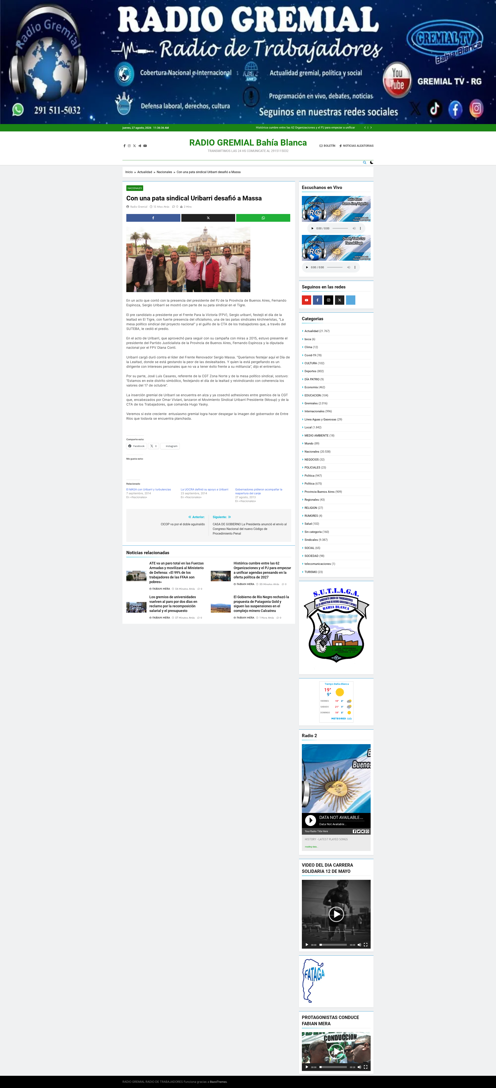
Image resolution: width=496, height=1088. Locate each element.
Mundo (309, 443)
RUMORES (311, 516)
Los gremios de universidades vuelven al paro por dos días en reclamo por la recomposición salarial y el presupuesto (305, 127)
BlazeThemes (218, 1081)
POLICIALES (312, 467)
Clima (308, 347)
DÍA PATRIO (312, 379)
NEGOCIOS (312, 459)
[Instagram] (328, 300)
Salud (308, 523)
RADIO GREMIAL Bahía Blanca (248, 142)
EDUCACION (313, 395)
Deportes (310, 371)
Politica (309, 475)
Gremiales (311, 403)
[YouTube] (306, 300)
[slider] (333, 945)
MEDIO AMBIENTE (317, 435)
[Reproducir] (307, 945)
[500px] (350, 300)
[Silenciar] (359, 945)
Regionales (312, 499)
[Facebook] (317, 300)
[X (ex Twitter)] (339, 300)
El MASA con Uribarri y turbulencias (148, 489)
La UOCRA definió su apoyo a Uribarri (204, 489)
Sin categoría (313, 532)
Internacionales (315, 411)
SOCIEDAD (312, 556)
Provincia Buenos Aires (320, 492)
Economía (311, 387)
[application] (336, 914)
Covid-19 (310, 355)
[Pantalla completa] (366, 945)
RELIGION (311, 508)
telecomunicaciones (318, 564)
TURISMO (311, 572)
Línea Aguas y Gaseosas (320, 419)
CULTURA (311, 363)
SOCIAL (309, 548)
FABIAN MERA (161, 589)
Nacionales (135, 188)
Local (308, 427)
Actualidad (311, 331)
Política (309, 483)
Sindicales (311, 540)
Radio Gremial (138, 207)
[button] (336, 914)
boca (308, 339)
